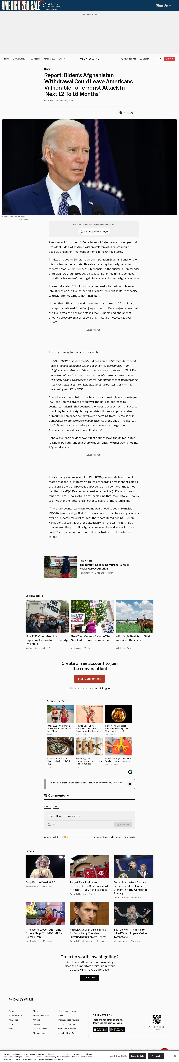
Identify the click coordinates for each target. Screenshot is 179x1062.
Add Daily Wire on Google (96, 231)
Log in (106, 688)
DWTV (62, 59)
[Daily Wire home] (89, 58)
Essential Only (137, 1056)
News (6, 59)
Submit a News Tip (66, 1033)
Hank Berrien (51, 100)
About (35, 1011)
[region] (89, 1056)
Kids (11, 1029)
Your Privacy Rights (67, 1011)
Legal (60, 1015)
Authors (36, 1020)
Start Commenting (89, 678)
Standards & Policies (67, 1029)
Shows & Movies (20, 59)
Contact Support (40, 1029)
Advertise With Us (41, 1015)
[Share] (131, 113)
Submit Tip (90, 978)
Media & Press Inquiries (68, 1020)
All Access (35, 59)
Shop (11, 1024)
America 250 (49, 59)
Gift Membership (40, 1033)
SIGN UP (169, 59)
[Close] (175, 1056)
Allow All (156, 1056)
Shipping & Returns (66, 1024)
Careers (36, 1024)
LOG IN (158, 59)
